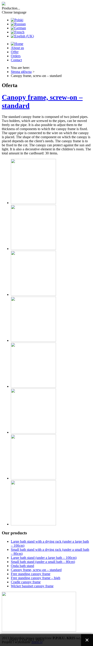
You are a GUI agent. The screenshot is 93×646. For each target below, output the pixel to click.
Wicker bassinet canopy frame (32, 586)
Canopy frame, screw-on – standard (36, 570)
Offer (15, 52)
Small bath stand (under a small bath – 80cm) (43, 562)
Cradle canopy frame (26, 582)
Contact (16, 60)
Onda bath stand (22, 566)
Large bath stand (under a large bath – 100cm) (44, 558)
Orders (16, 56)
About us (17, 48)
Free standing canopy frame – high (35, 578)
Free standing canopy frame (30, 574)
